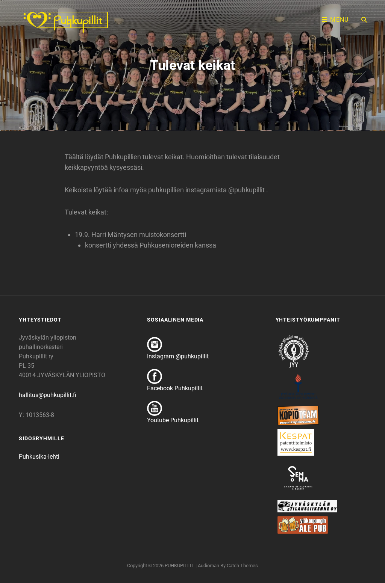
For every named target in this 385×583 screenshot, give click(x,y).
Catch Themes (242, 565)
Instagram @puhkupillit (178, 356)
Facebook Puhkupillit (175, 388)
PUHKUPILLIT (179, 565)
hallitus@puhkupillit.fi (47, 395)
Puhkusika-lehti (39, 456)
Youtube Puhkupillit (173, 420)
